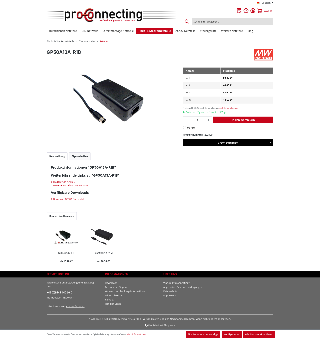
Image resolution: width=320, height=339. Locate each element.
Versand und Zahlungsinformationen (125, 291)
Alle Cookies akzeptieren (259, 334)
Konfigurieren (232, 334)
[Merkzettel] (239, 10)
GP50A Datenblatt (228, 142)
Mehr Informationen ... (137, 334)
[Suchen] (187, 21)
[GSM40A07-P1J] (66, 237)
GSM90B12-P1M (104, 252)
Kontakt (109, 299)
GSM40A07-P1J (66, 252)
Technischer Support (116, 287)
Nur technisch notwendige (203, 334)
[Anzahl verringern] (186, 120)
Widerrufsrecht (113, 295)
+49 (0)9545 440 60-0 (59, 292)
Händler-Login (113, 303)
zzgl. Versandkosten (228, 108)
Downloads (111, 282)
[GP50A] (111, 103)
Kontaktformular (75, 306)
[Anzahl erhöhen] (208, 120)
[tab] (57, 156)
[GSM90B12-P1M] (104, 237)
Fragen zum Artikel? (63, 181)
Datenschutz (170, 291)
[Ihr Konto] (252, 10)
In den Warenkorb (243, 120)
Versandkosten (151, 318)
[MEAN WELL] (263, 55)
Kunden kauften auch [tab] (61, 216)
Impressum (169, 295)
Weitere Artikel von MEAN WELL (70, 185)
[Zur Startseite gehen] (111, 15)
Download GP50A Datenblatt (68, 199)
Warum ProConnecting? (176, 282)
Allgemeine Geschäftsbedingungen (182, 287)
